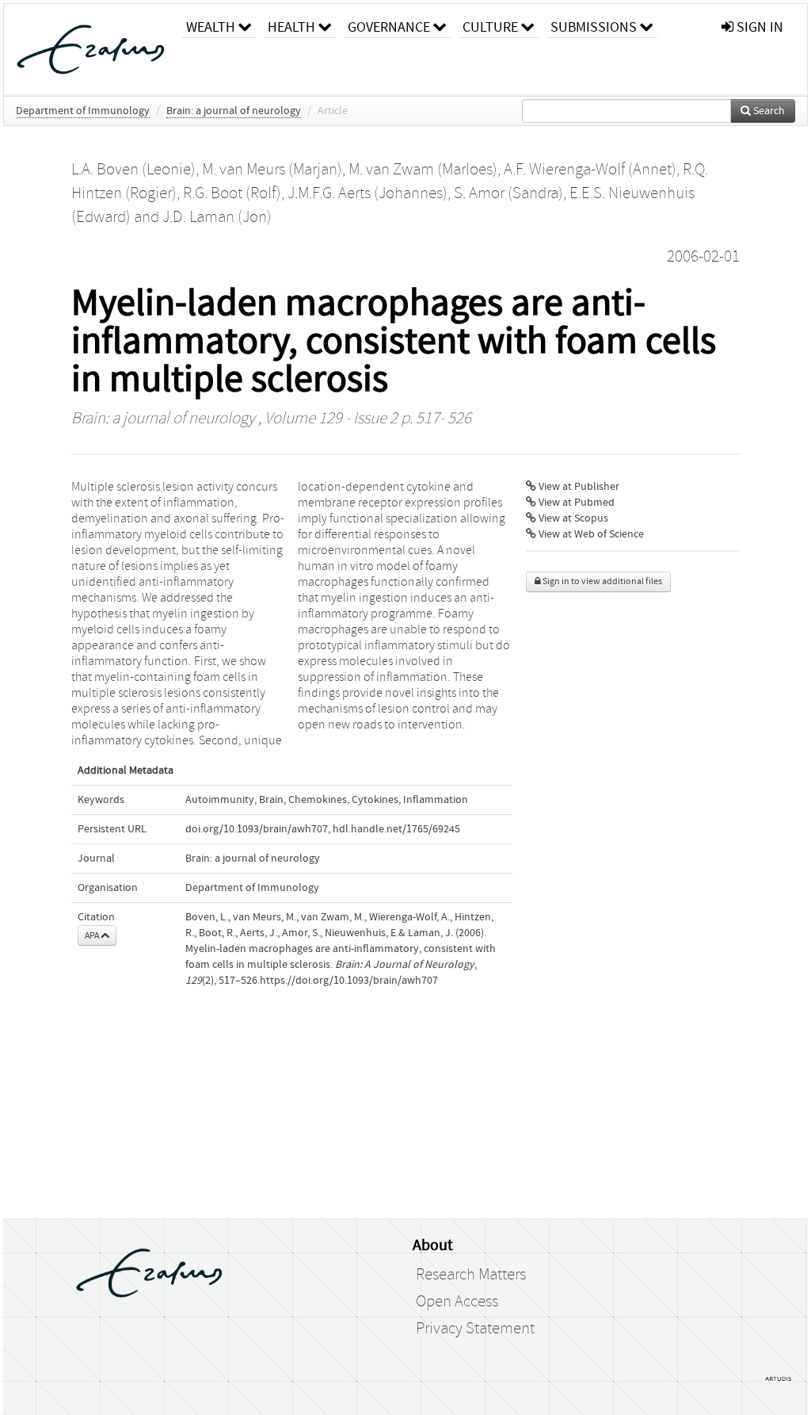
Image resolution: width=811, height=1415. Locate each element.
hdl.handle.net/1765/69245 (396, 829)
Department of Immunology (83, 111)
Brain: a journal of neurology (233, 111)
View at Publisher (577, 486)
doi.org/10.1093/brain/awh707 (256, 829)
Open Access (457, 1301)
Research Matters (471, 1274)
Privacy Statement (475, 1328)
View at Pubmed (575, 502)
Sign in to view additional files (601, 581)
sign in (758, 27)
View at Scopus (572, 518)
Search (768, 111)
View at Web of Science (590, 534)
